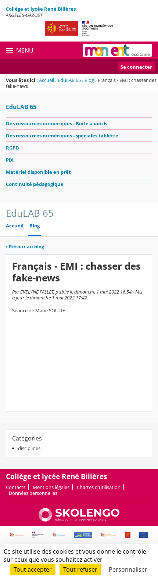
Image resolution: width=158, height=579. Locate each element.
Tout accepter (33, 569)
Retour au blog (25, 246)
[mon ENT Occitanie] (117, 50)
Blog (89, 80)
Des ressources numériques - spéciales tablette (62, 135)
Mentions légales (51, 487)
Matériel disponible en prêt (38, 172)
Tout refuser (80, 569)
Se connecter (136, 67)
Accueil (46, 80)
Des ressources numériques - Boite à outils (56, 123)
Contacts (15, 487)
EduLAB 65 (69, 80)
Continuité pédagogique (35, 184)
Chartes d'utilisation (99, 487)
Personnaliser (128, 569)
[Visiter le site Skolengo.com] (79, 520)
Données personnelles (33, 493)
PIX (10, 160)
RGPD (12, 147)
